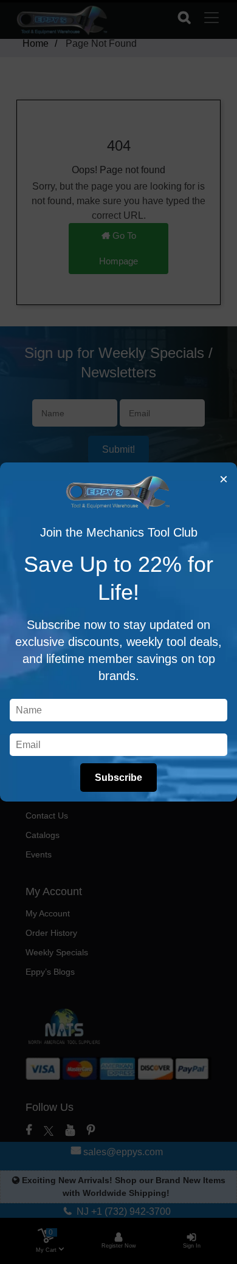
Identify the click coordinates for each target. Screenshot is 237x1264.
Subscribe (118, 777)
